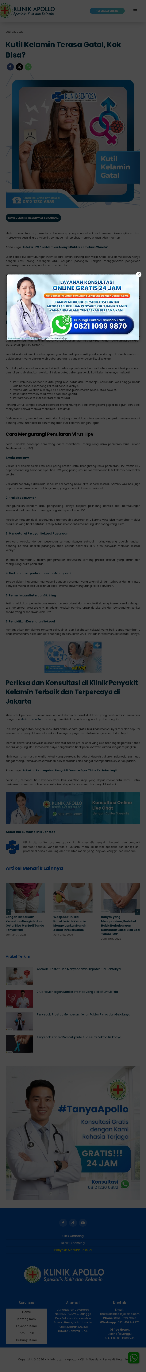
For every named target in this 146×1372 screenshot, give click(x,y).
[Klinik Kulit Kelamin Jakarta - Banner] (73, 307)
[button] (73, 686)
